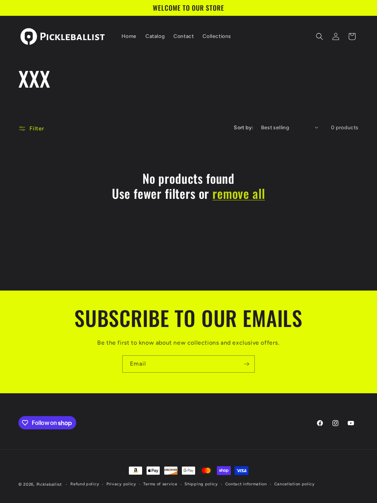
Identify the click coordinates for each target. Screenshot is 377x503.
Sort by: (243, 127)
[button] (319, 36)
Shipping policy (201, 484)
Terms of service (160, 484)
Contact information (246, 484)
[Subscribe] (246, 364)
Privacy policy (121, 484)
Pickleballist (49, 484)
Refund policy (84, 484)
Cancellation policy (294, 484)
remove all (238, 193)
